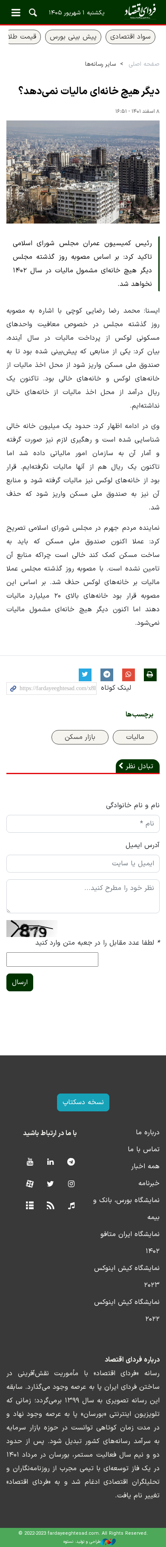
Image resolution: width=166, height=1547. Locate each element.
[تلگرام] (71, 1162)
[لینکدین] (50, 1162)
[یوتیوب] (29, 1162)
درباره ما (148, 1132)
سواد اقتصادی (130, 37)
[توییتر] (50, 1184)
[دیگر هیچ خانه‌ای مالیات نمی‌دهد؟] (83, 172)
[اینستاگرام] (71, 1184)
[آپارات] (29, 1184)
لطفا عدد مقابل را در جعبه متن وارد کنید (97, 943)
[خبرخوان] (50, 1206)
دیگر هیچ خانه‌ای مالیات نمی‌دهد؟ (89, 91)
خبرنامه (149, 1183)
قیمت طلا (22, 37)
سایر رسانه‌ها (100, 64)
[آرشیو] (29, 1206)
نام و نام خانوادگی (133, 805)
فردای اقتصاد (83, 11)
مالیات (135, 737)
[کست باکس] (71, 1206)
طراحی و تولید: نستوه (81, 1542)
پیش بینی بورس (73, 37)
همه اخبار (145, 1166)
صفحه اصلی (144, 64)
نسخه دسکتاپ (83, 1102)
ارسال (20, 982)
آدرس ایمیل (143, 845)
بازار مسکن (80, 737)
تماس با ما (144, 1149)
